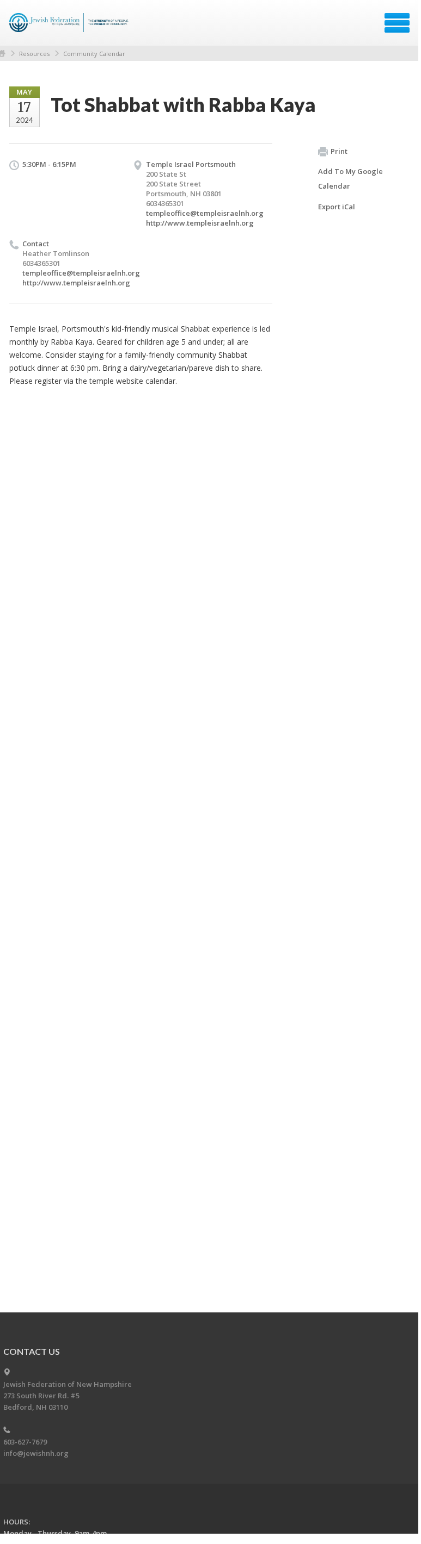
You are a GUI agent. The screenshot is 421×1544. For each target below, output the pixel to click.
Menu (397, 23)
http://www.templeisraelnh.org (200, 223)
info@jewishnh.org (36, 1453)
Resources (34, 53)
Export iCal (336, 206)
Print (339, 151)
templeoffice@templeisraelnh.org (205, 213)
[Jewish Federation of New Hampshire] (70, 26)
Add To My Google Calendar (350, 178)
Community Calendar (94, 53)
